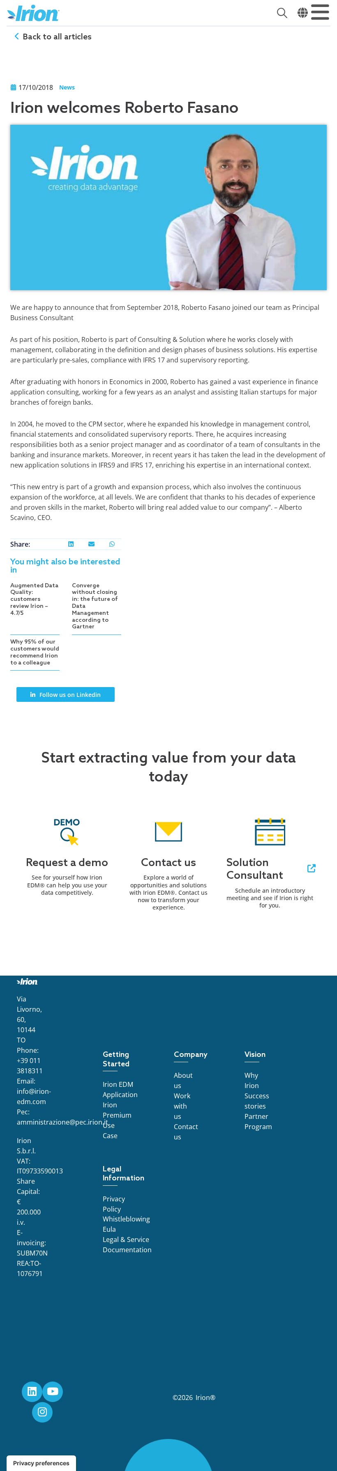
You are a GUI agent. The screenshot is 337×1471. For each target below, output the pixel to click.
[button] (71, 544)
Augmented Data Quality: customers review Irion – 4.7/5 (34, 599)
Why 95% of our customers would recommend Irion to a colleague (34, 652)
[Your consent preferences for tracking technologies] (41, 1463)
